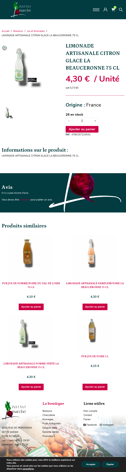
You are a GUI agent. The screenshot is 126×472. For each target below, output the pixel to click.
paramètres (28, 468)
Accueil (5, 31)
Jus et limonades (36, 31)
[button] (56, 47)
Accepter (90, 464)
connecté (25, 199)
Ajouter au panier (31, 306)
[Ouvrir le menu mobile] (96, 9)
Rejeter (110, 464)
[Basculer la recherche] (121, 9)
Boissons (18, 31)
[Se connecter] (105, 9)
